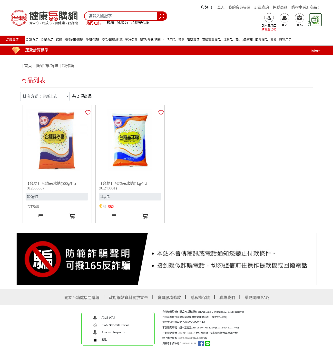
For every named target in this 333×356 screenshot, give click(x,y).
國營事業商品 (211, 39)
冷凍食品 (32, 39)
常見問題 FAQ (257, 298)
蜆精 (110, 22)
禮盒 (181, 39)
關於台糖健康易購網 (81, 298)
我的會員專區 (239, 7)
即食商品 (261, 39)
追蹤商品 (280, 7)
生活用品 (169, 39)
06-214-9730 (185, 333)
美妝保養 (131, 39)
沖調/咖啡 (92, 39)
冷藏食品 (47, 39)
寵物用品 (285, 39)
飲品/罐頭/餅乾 (112, 39)
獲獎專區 (193, 39)
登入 (221, 7)
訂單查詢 (261, 7)
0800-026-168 (189, 343)
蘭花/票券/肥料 (150, 39)
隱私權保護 (200, 298)
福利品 (228, 39)
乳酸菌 (122, 22)
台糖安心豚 (140, 22)
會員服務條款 (169, 298)
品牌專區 (12, 39)
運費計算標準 (37, 50)
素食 (273, 39)
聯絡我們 (227, 298)
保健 (59, 39)
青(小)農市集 (244, 39)
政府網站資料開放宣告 (128, 298)
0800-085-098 (186, 338)
